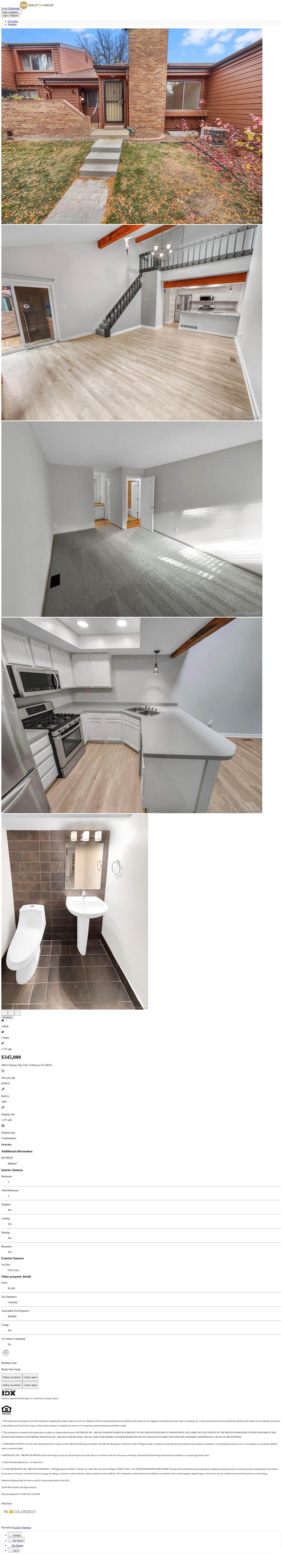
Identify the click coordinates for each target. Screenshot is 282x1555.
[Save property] (11, 1013)
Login (5, 15)
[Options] (4, 1013)
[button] (141, 126)
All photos (7, 1017)
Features (12, 24)
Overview (13, 21)
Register (14, 15)
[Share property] (17, 1013)
